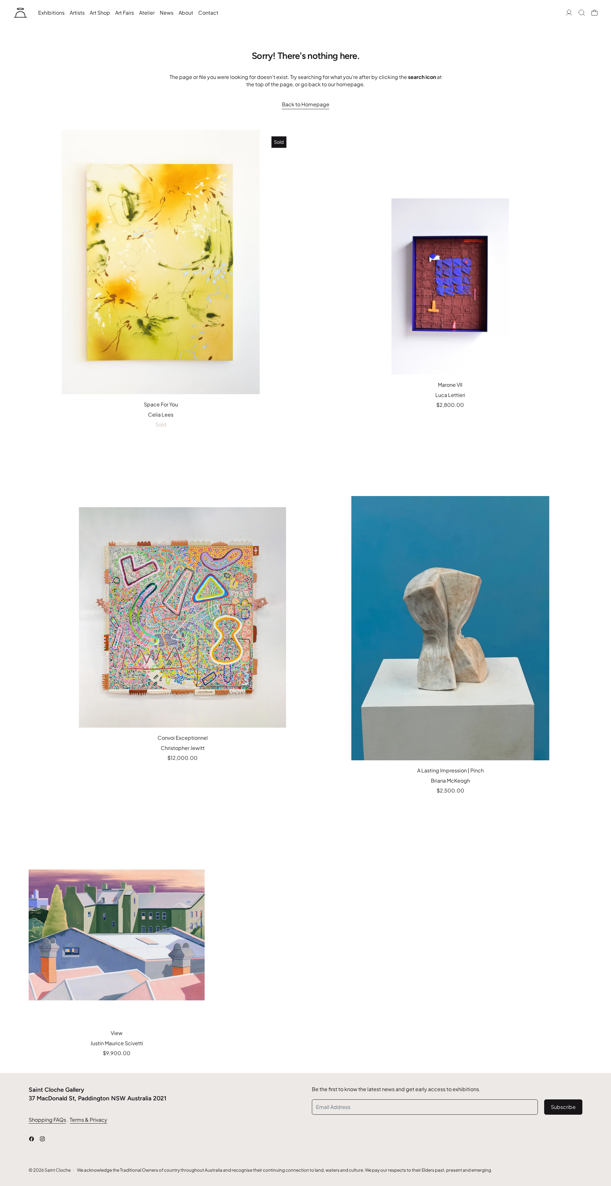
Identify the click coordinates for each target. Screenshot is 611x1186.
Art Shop (100, 12)
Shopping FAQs (47, 1119)
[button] (582, 13)
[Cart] (594, 13)
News (166, 12)
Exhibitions (51, 12)
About (186, 12)
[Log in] (569, 13)
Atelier (147, 12)
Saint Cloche (58, 1170)
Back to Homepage (305, 104)
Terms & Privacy (88, 1119)
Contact (208, 12)
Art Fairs (124, 12)
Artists (77, 12)
